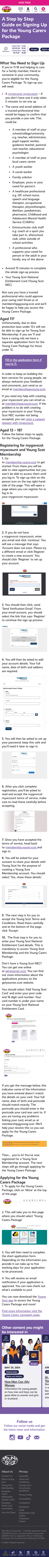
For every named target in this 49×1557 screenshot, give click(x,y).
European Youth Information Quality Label (8, 1495)
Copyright (23, 1476)
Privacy (23, 1471)
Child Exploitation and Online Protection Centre (27, 1515)
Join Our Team (9, 1512)
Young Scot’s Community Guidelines (25, 1488)
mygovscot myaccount (23, 93)
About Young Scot (8, 1480)
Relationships (11, 1372)
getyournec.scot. (16, 971)
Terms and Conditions (24, 1480)
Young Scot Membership (7, 1486)
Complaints (24, 1503)
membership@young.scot (29, 389)
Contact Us (7, 1476)
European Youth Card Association (7, 1506)
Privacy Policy (25, 1494)
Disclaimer (24, 1507)
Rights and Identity (14, 1376)
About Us (7, 1471)
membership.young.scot (20, 462)
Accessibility (25, 1498)
